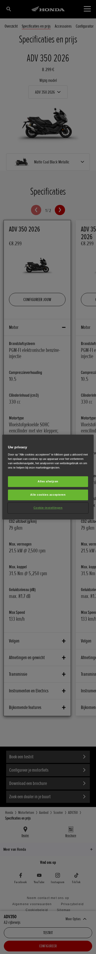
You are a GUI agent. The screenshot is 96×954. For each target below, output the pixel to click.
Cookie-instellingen (48, 507)
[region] (47, 477)
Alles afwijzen (48, 481)
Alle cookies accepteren (48, 494)
